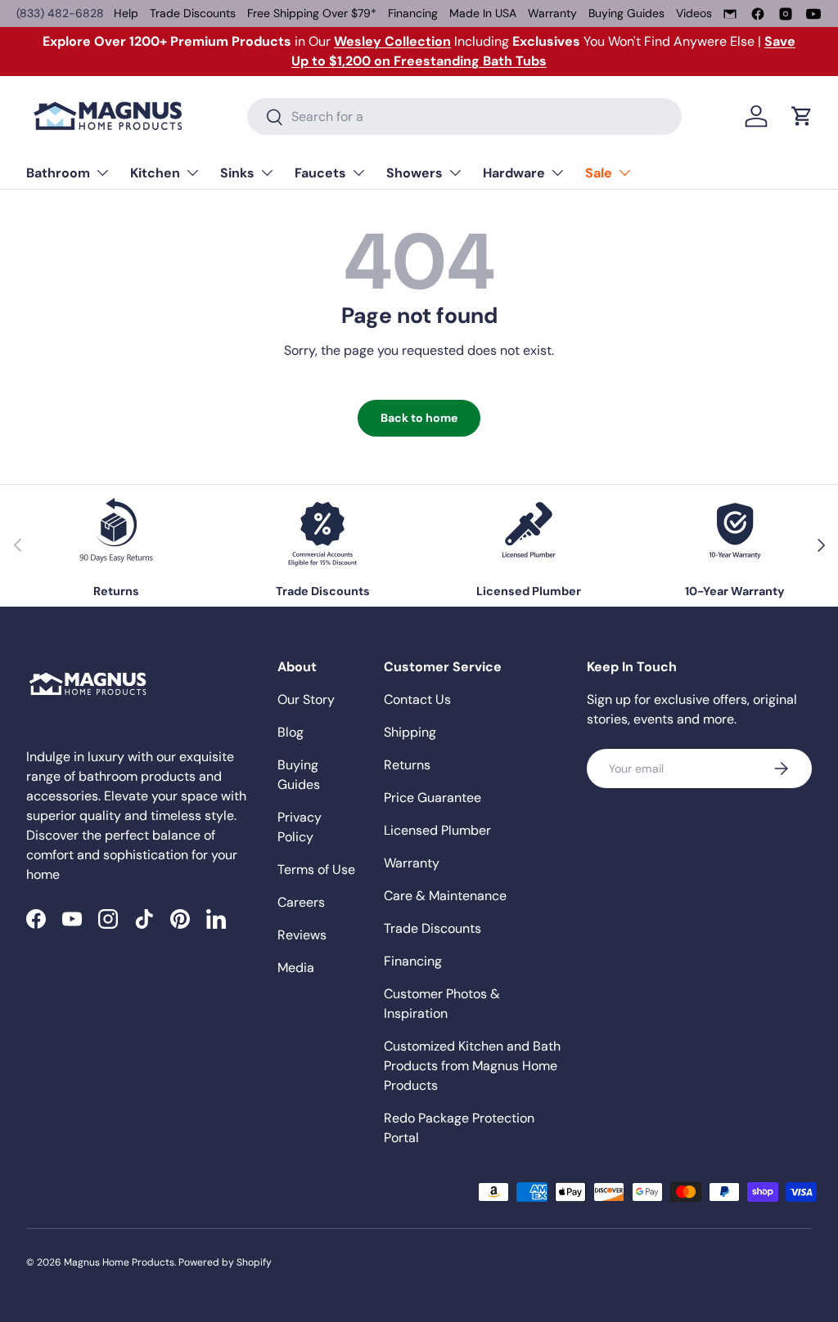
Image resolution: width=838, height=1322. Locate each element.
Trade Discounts (193, 13)
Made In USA (482, 13)
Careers (301, 902)
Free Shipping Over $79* (311, 13)
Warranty (552, 13)
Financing (413, 13)
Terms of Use (316, 869)
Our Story (306, 699)
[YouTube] (813, 14)
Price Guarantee (432, 797)
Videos (694, 13)
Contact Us (417, 699)
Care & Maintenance (445, 895)
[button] (802, 116)
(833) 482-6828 (60, 13)
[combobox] (464, 116)
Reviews (302, 934)
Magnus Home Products (119, 1262)
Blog (290, 732)
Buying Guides (626, 13)
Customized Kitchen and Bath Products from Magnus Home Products (472, 1065)
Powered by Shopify (225, 1262)
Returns (407, 764)
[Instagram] (785, 14)
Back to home (419, 417)
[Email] (730, 14)
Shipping (410, 732)
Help (126, 13)
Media (295, 967)
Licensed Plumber (437, 830)
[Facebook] (758, 14)
